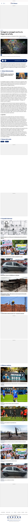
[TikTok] (10, 517)
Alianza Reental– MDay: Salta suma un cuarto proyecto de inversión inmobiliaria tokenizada (13, 294)
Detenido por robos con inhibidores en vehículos (10, 275)
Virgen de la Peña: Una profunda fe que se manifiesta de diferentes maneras (7, 75)
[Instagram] (20, 517)
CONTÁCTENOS (15, 518)
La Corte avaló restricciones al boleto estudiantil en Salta (12, 256)
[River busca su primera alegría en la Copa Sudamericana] (14, 413)
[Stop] (5, 61)
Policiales (2, 274)
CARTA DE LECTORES (8, 512)
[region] (6, 17)
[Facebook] (15, 517)
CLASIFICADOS (18, 512)
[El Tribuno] (14, 3)
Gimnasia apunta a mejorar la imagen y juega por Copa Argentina (10, 403)
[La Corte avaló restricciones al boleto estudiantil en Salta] (14, 247)
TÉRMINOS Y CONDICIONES (10, 518)
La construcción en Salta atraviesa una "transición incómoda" (12, 313)
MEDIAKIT (18, 518)
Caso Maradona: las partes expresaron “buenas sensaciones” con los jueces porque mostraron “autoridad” (14, 384)
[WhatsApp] (17, 517)
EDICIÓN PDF (23, 512)
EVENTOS (26, 512)
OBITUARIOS (15, 512)
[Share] (1, 55)
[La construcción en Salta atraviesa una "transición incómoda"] (14, 304)
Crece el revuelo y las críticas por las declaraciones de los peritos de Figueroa (14, 238)
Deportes (2, 402)
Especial (2, 30)
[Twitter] (12, 517)
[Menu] (1, 3)
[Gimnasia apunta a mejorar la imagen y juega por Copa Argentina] (14, 394)
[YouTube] (7, 517)
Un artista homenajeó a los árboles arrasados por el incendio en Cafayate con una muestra (13, 441)
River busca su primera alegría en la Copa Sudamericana (8, 422)
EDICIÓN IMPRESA (3, 512)
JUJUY (12, 512)
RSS (20, 518)
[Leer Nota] (3, 61)
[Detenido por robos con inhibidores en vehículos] (14, 266)
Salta (1, 255)
